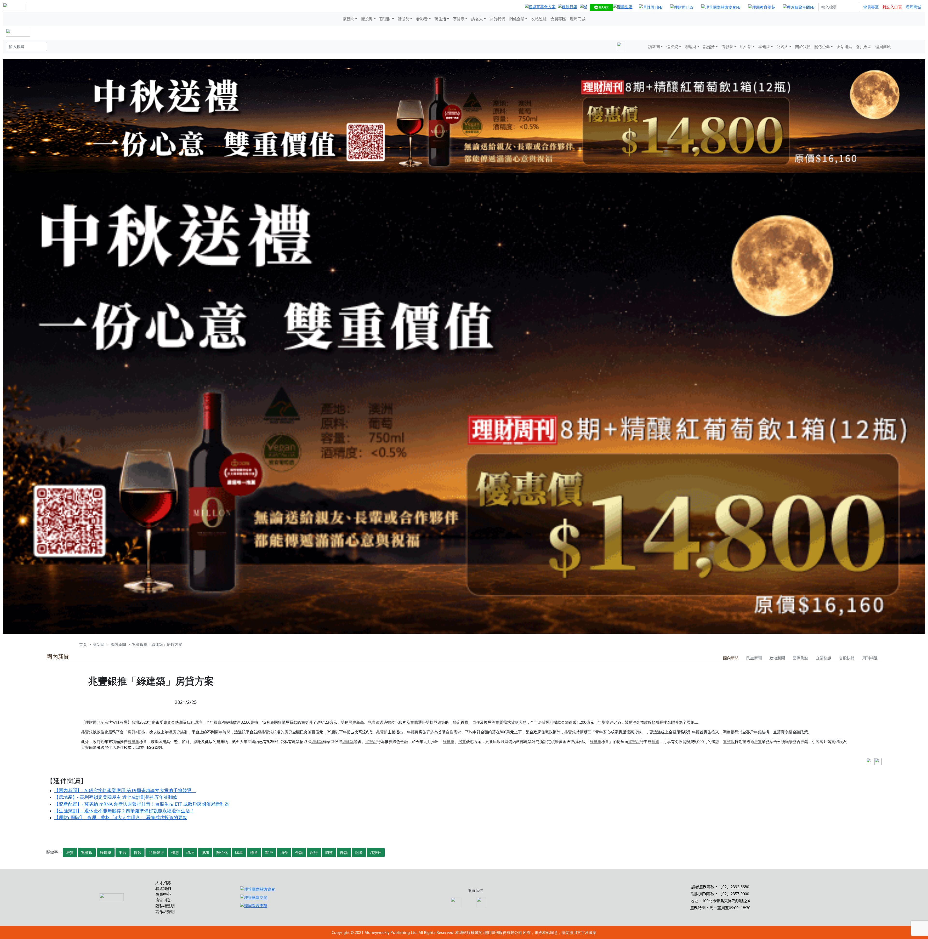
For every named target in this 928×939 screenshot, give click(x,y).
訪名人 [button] (477, 19)
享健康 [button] (458, 19)
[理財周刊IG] (681, 7)
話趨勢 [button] (403, 19)
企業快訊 (823, 658)
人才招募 (163, 882)
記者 (359, 852)
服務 (205, 852)
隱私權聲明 (165, 906)
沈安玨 (376, 852)
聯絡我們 (163, 888)
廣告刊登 (163, 900)
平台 (122, 852)
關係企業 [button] (516, 19)
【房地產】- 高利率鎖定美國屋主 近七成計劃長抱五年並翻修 (115, 797)
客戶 (269, 852)
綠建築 (133, 741)
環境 (190, 852)
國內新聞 (118, 644)
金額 (299, 852)
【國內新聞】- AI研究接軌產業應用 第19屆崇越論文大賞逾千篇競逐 (125, 790)
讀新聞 (98, 644)
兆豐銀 (373, 722)
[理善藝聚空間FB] (798, 7)
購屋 (239, 852)
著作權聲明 (165, 911)
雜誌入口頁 (892, 7)
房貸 (542, 722)
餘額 (344, 852)
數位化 (222, 852)
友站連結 (539, 19)
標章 (254, 852)
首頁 (83, 644)
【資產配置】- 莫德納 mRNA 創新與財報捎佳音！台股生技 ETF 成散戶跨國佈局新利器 (141, 804)
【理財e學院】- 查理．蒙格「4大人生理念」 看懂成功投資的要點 (120, 817)
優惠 (175, 852)
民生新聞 (754, 658)
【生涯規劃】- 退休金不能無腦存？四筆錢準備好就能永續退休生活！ (124, 811)
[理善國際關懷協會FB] (720, 7)
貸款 (137, 852)
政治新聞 (777, 658)
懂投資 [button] (367, 19)
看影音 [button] (422, 19)
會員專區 (871, 7)
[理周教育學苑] (761, 7)
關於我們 (497, 19)
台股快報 (847, 658)
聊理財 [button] (385, 19)
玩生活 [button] (440, 19)
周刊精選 (870, 658)
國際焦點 (800, 658)
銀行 (314, 852)
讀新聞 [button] (348, 19)
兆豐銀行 (156, 852)
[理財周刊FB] (650, 7)
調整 (329, 852)
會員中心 (163, 894)
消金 (284, 852)
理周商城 (913, 7)
